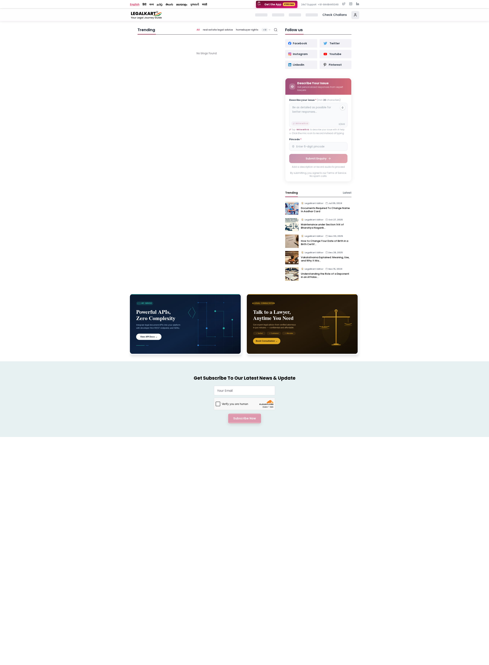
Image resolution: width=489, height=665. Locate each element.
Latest (347, 193)
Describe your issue (315, 100)
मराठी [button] (204, 4)
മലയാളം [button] (181, 4)
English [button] (134, 4)
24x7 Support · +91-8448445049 (319, 4)
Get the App (279, 4)
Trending (291, 193)
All (198, 30)
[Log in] (355, 15)
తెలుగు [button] (169, 4)
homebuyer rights (247, 30)
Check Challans (334, 15)
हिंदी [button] (144, 4)
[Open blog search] (276, 30)
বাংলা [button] (151, 4)
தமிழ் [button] (160, 4)
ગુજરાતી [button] (194, 4)
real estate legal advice (218, 30)
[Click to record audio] (342, 107)
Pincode (295, 139)
